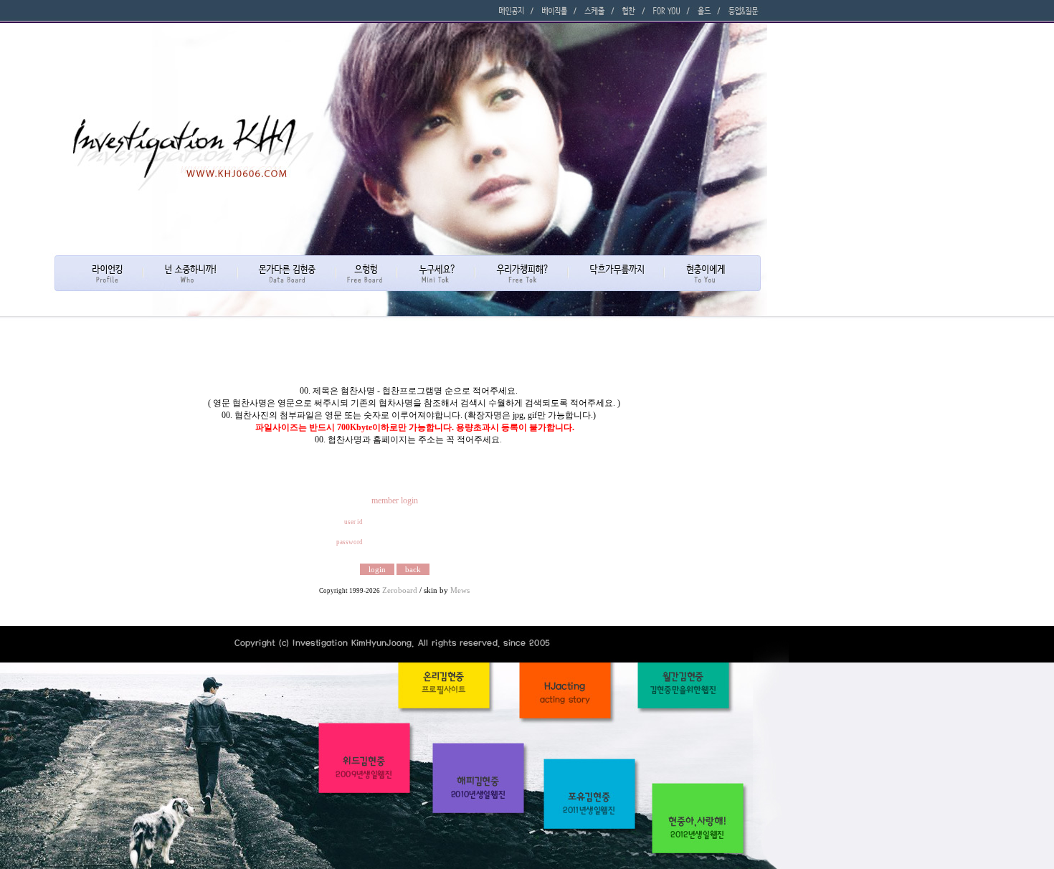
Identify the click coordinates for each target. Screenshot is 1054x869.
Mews (460, 590)
